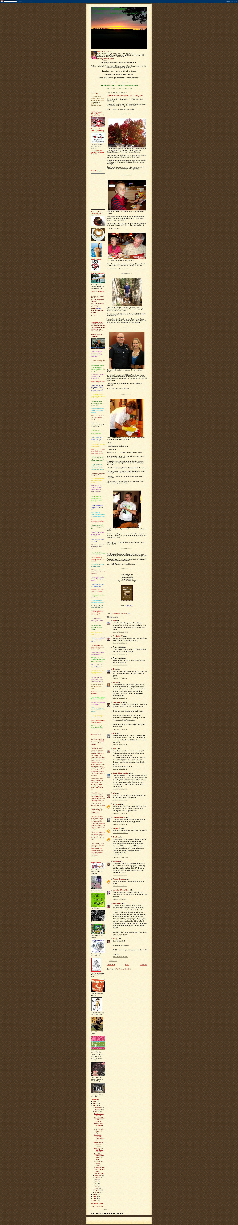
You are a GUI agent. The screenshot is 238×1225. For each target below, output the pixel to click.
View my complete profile (105, 59)
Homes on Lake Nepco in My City (99, 1131)
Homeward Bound (99, 1167)
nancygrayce (117, 702)
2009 (95, 1198)
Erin (114, 620)
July (96, 1179)
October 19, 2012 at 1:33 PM (120, 678)
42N (114, 733)
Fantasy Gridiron (119, 879)
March (97, 1188)
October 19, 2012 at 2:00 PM (120, 698)
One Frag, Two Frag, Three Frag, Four (98, 1150)
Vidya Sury (117, 903)
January (97, 1192)
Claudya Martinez (119, 817)
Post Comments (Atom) (123, 969)
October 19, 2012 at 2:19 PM (120, 769)
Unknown (116, 804)
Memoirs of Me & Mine (120, 890)
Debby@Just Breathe (120, 773)
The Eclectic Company (109, 9)
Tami (114, 748)
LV (114, 793)
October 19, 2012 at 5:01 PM (120, 813)
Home (127, 965)
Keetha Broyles (105, 51)
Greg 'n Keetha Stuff (97, 1206)
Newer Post (111, 965)
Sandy (115, 837)
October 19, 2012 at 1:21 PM (120, 643)
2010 (95, 1196)
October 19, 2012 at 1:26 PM (120, 665)
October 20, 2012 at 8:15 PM (120, 886)
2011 (94, 1194)
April (96, 1186)
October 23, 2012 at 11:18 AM (120, 957)
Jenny (115, 939)
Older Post (143, 965)
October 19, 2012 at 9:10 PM (120, 824)
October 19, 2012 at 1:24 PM (120, 654)
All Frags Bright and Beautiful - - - (99, 1125)
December (98, 1107)
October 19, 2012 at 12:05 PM (120, 632)
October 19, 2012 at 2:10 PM (120, 729)
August (97, 1177)
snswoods (116, 828)
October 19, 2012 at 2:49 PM (120, 789)
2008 (95, 1201)
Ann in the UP (118, 636)
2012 (95, 1105)
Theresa (116, 861)
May (96, 1184)
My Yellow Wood (99, 1161)
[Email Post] (128, 613)
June (96, 1181)
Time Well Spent (99, 1173)
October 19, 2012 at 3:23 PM (120, 800)
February (97, 1190)
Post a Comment (113, 961)
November (98, 1109)
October (97, 1112)
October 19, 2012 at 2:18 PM (120, 744)
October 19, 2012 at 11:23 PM (120, 833)
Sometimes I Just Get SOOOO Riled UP (99, 1119)
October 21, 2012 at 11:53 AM (120, 934)
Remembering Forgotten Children (98, 1144)
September (98, 1175)
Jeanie (115, 682)
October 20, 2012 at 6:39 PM (120, 875)
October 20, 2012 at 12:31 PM (120, 857)
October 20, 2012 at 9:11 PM (120, 899)
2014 (95, 1101)
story (98, 308)
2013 (95, 1103)
